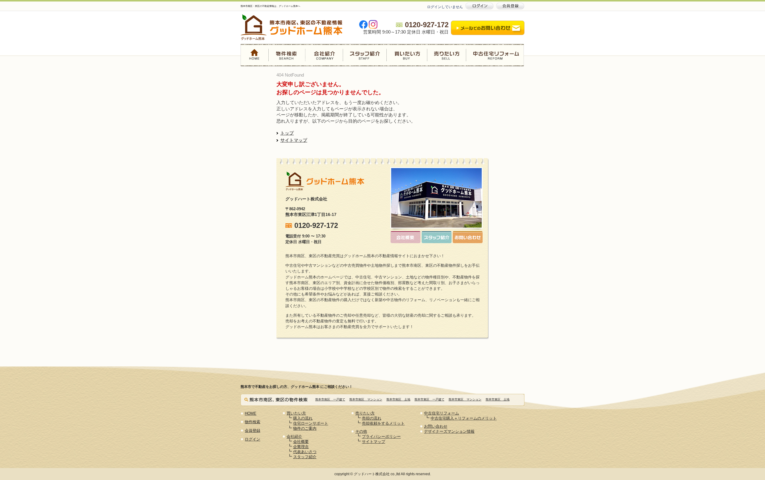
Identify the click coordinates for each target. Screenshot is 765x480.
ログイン (252, 439)
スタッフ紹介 (364, 55)
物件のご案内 (304, 428)
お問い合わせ (435, 426)
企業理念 (301, 446)
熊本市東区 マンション (465, 399)
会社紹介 (324, 55)
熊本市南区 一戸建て (330, 399)
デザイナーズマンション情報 (449, 431)
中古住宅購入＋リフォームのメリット (464, 418)
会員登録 (252, 430)
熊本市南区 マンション (365, 399)
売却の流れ (371, 418)
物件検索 (287, 55)
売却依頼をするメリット (383, 423)
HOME (255, 55)
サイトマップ (293, 140)
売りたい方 (446, 55)
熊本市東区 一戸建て (429, 399)
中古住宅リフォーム (495, 55)
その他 (361, 431)
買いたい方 (406, 55)
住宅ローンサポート (310, 423)
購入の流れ (303, 418)
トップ (287, 133)
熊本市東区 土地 (498, 399)
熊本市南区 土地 (398, 399)
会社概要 (301, 441)
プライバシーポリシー (381, 436)
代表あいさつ (304, 451)
